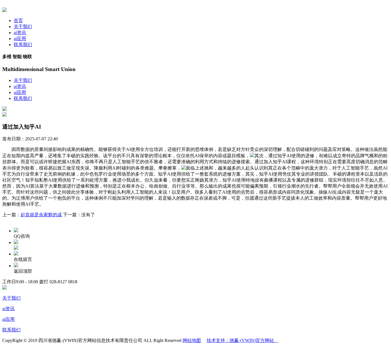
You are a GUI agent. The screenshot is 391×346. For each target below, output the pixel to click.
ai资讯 (20, 32)
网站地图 (192, 340)
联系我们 (23, 44)
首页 (18, 20)
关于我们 (23, 26)
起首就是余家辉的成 (41, 214)
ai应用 (20, 38)
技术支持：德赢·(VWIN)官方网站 (243, 340)
